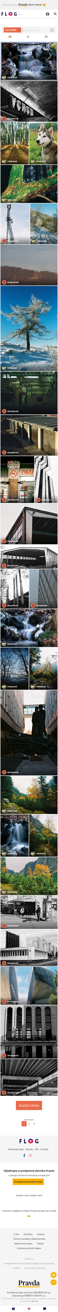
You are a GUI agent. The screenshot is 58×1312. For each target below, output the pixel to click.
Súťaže (40, 1243)
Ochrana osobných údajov (29, 1248)
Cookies (16, 1268)
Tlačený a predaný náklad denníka (29, 1238)
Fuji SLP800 (11, 29)
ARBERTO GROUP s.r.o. (35, 1295)
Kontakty (28, 1234)
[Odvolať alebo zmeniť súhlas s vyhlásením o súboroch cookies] (54, 1275)
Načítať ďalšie (29, 1105)
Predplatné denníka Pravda (28, 1181)
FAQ (37, 1149)
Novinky (29, 1149)
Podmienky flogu (16, 1149)
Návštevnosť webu (23, 1243)
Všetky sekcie (35, 4)
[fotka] (10, 37)
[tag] (29, 37)
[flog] (47, 37)
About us (29, 1258)
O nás (16, 1234)
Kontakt (44, 1149)
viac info (34, 1301)
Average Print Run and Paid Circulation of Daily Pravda (29, 1263)
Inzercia (40, 1234)
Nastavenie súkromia (35, 1268)
